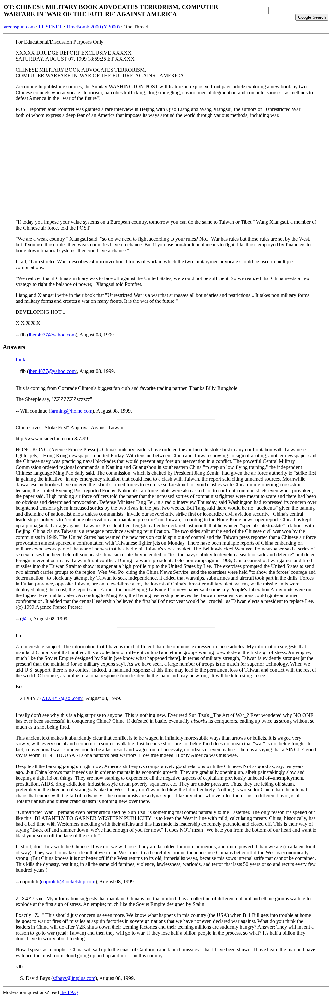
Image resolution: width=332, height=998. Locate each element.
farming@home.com (71, 411)
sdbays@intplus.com (74, 978)
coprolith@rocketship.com (68, 881)
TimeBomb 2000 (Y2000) (93, 26)
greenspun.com (19, 26)
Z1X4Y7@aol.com (62, 698)
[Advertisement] (166, 168)
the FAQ (69, 992)
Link (20, 359)
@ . (25, 618)
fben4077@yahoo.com (52, 334)
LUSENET (50, 26)
